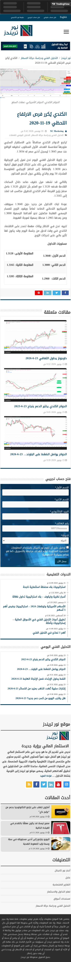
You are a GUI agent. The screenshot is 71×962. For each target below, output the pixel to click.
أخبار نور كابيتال (62, 870)
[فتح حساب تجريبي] (35, 46)
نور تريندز (66, 58)
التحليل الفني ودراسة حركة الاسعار (39, 58)
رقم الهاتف (62, 523)
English (63, 17)
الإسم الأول (62, 487)
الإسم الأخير (62, 499)
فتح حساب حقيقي (50, 17)
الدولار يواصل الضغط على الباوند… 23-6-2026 (38, 454)
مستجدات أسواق (62, 899)
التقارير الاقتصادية (61, 885)
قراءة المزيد (45, 776)
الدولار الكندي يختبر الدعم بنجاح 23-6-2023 (40, 406)
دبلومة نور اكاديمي (17, 17)
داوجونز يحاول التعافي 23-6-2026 (46, 358)
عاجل (68, 877)
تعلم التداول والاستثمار (58, 892)
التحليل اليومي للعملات (19, 135)
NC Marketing (57, 131)
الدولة (65, 535)
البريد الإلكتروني (59, 511)
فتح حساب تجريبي (34, 17)
